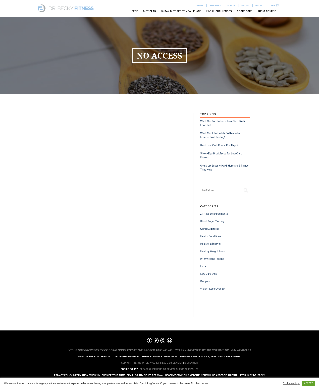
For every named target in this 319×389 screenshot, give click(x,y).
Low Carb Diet (208, 273)
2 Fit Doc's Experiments (214, 213)
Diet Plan (149, 11)
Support (215, 5)
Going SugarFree (209, 228)
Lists (203, 266)
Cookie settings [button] (291, 383)
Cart (271, 5)
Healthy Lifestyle (210, 243)
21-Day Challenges (219, 11)
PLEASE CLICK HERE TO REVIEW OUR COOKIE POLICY (169, 369)
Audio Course (267, 11)
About (245, 5)
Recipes (205, 281)
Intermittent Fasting (212, 258)
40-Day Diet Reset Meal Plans (181, 11)
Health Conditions (210, 236)
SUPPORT (126, 363)
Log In (231, 5)
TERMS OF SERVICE (144, 363)
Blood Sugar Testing (212, 221)
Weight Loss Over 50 (212, 288)
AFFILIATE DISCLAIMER (169, 363)
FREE (135, 11)
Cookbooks (245, 11)
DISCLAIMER (191, 363)
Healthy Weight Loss (212, 251)
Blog (258, 5)
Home (200, 5)
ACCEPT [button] (308, 383)
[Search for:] (221, 189)
